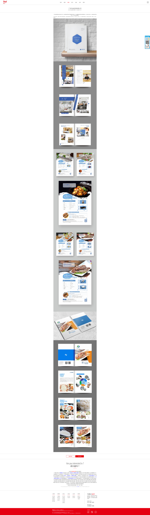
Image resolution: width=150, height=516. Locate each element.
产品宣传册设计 (92, 475)
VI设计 (65, 475)
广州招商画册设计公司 (71, 478)
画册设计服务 (76, 472)
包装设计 (71, 472)
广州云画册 (78, 486)
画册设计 (61, 472)
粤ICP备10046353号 (78, 513)
